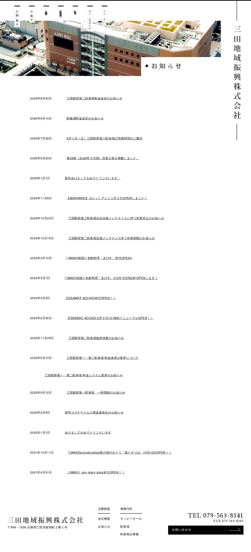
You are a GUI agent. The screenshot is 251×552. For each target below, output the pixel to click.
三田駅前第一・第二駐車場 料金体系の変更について (103, 358)
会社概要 (46, 10)
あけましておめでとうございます (88, 432)
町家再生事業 (61, 11)
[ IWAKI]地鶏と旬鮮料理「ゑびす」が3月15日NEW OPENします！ (111, 278)
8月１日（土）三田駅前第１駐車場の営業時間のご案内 (105, 138)
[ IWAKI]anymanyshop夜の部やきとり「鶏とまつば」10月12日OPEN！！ (120, 452)
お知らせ (32, 14)
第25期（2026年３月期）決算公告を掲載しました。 (103, 158)
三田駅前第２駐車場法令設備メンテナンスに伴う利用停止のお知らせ (116, 218)
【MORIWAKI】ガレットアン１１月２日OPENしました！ (107, 198)
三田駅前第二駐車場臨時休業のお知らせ (96, 338)
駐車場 (75, 9)
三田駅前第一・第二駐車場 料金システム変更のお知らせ (84, 375)
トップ (105, 14)
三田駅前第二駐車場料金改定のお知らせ (94, 98)
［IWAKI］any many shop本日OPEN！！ (96, 472)
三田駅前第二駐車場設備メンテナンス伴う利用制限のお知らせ (112, 238)
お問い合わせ (17, 16)
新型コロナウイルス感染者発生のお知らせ (94, 412)
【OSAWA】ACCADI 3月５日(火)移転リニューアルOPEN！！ (110, 318)
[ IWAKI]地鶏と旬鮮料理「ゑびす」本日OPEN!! (99, 258)
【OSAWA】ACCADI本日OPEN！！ (90, 298)
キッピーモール (90, 18)
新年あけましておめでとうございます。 (92, 178)
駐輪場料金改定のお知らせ (85, 118)
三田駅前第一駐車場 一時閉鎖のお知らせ (96, 392)
